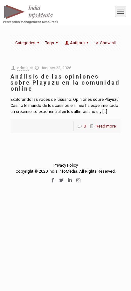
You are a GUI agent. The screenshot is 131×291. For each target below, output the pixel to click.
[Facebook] (52, 180)
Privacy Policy (65, 165)
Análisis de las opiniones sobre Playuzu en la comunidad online (65, 82)
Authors (77, 42)
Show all (108, 42)
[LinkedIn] (69, 180)
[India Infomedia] (30, 11)
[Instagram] (78, 180)
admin (23, 68)
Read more (106, 126)
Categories (25, 42)
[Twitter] (61, 180)
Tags (49, 42)
